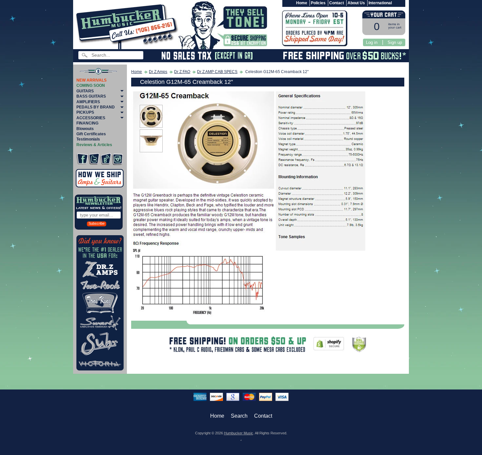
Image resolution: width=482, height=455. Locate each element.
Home (301, 3)
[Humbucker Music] (128, 25)
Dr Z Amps (158, 72)
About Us (356, 3)
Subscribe (97, 223)
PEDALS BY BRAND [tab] (95, 107)
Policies (318, 3)
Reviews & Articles (94, 144)
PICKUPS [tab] (85, 112)
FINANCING (87, 123)
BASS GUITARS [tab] (91, 96)
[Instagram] (117, 159)
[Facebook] (82, 159)
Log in (371, 42)
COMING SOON (90, 85)
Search (239, 416)
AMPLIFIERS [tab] (88, 102)
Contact (336, 3)
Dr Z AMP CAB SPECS (217, 72)
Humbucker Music (238, 433)
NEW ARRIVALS (91, 80)
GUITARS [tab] (85, 91)
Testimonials (88, 139)
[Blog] (105, 159)
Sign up (395, 42)
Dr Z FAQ (182, 72)
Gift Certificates (91, 134)
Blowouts (85, 128)
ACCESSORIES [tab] (90, 118)
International (380, 3)
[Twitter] (94, 159)
